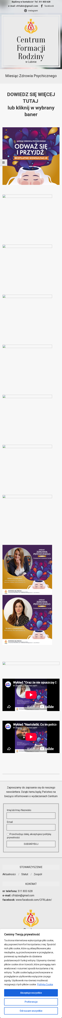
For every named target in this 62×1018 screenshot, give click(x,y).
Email (10, 822)
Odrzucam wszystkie (31, 1010)
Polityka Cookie (45, 984)
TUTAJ (31, 101)
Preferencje (31, 1001)
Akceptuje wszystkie (31, 992)
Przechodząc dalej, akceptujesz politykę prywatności (29, 836)
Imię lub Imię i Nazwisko (19, 810)
